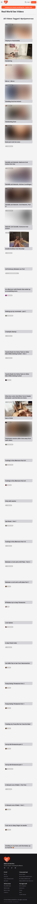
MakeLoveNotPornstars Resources (26, 880)
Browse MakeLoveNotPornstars (25, 876)
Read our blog (7, 890)
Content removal (22, 894)
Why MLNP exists (7, 886)
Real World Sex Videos (12, 11)
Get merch (6, 880)
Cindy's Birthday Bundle (8, 878)
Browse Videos (22, 874)
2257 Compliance (22, 886)
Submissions (21, 888)
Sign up (5, 874)
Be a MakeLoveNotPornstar (24, 878)
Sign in (28, 2)
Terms (20, 892)
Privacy (20, 890)
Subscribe (6, 876)
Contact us (6, 892)
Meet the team (7, 888)
